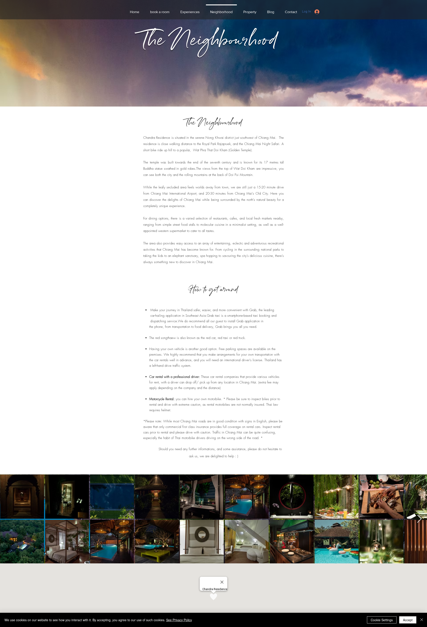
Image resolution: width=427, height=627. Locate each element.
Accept (408, 620)
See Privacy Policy (179, 620)
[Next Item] (419, 519)
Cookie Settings (382, 620)
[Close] (421, 619)
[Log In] (316, 12)
